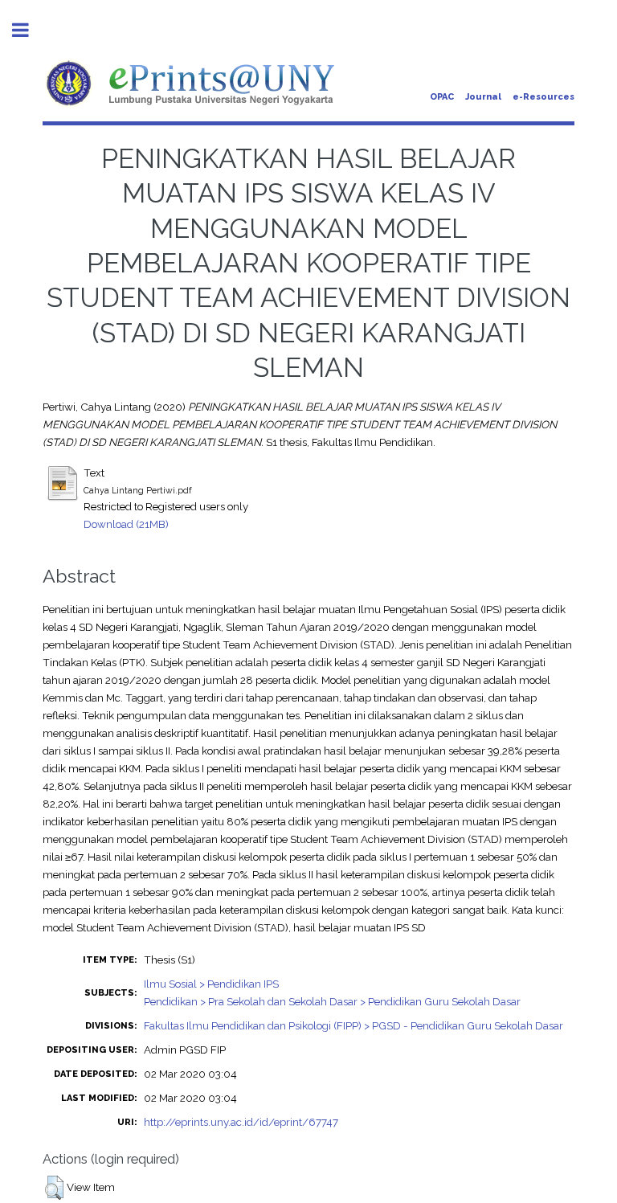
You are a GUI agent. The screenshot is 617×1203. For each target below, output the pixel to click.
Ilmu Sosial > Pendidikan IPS (211, 983)
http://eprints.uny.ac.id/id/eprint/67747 (241, 1121)
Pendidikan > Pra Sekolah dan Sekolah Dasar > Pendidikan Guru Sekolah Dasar (332, 1001)
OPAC (442, 97)
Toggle (29, 30)
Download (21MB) (126, 524)
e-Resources (543, 97)
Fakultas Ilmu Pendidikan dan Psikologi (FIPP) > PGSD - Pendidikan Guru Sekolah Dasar (353, 1025)
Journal (483, 97)
